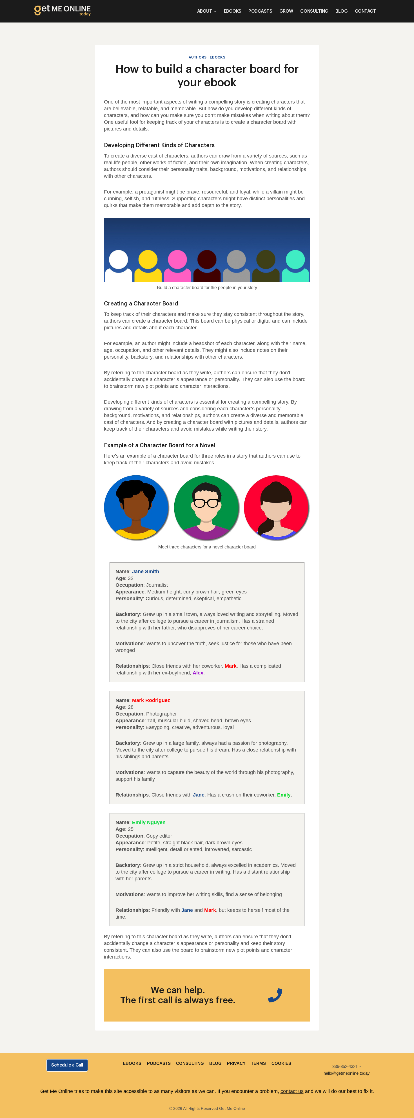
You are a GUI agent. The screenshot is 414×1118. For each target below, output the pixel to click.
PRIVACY (236, 1063)
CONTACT (365, 11)
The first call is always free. (177, 1000)
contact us (292, 1091)
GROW (286, 11)
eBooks (218, 57)
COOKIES (281, 1063)
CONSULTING (314, 11)
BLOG (341, 11)
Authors (198, 57)
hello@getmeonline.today (347, 1073)
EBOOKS (232, 11)
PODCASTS (260, 11)
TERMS (258, 1063)
